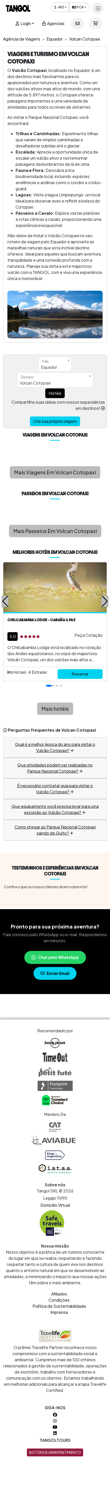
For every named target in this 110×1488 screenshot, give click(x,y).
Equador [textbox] (49, 367)
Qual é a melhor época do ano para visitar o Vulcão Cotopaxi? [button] (55, 747)
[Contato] (77, 23)
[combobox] (55, 364)
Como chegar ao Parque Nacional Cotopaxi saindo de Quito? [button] (55, 830)
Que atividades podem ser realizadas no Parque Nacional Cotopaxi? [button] (55, 768)
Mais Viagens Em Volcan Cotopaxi (55, 472)
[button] (5, 601)
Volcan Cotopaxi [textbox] (35, 383)
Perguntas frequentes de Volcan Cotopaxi (52, 730)
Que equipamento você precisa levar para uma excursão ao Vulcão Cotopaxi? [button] (55, 809)
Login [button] (25, 23)
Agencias (55, 23)
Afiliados (59, 1293)
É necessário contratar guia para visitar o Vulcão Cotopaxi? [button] (55, 788)
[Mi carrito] (95, 23)
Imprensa (59, 1312)
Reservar (80, 674)
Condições (59, 1300)
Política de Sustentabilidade (59, 1306)
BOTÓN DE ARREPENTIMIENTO (55, 1452)
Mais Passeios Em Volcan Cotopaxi (55, 531)
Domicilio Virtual (55, 1205)
